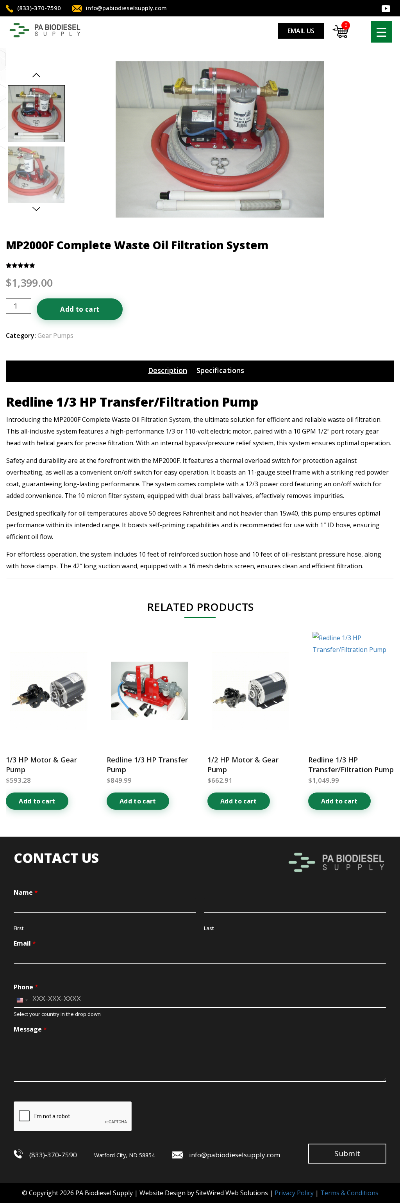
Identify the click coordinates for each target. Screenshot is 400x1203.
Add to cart (79, 309)
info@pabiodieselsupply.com (126, 8)
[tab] (167, 370)
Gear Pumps (55, 335)
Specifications (220, 370)
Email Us (301, 31)
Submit (347, 1153)
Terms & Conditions (349, 1193)
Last (209, 928)
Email (25, 943)
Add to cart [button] (37, 801)
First (18, 928)
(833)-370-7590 (39, 8)
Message (30, 1029)
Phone (26, 987)
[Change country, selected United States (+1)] (22, 1000)
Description (167, 370)
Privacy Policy (294, 1193)
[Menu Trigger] (381, 32)
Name (26, 893)
